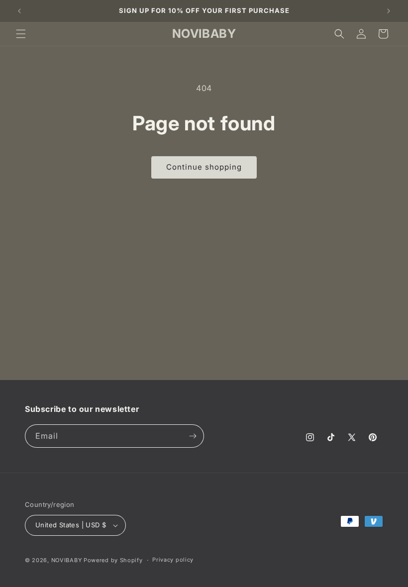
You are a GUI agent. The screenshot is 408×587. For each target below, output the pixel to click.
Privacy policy (173, 559)
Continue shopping (204, 167)
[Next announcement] (389, 11)
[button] (21, 34)
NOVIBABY (66, 560)
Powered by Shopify (113, 560)
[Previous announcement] (19, 11)
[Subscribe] (193, 436)
